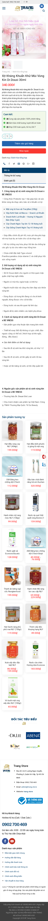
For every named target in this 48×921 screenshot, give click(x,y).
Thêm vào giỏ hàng (24, 143)
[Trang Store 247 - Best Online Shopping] (24, 8)
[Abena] (33, 735)
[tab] (24, 170)
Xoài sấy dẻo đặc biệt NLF (12, 663)
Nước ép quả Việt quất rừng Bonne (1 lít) (35, 516)
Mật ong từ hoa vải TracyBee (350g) (21, 209)
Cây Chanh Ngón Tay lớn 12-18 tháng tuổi (24, 224)
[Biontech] (33, 746)
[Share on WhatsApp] (4, 164)
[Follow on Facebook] (24, 2)
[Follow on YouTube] (26, 2)
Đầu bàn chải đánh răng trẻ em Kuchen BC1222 (35, 481)
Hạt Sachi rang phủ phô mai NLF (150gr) (12, 628)
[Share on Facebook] (9, 164)
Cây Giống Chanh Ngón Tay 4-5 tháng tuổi (24, 227)
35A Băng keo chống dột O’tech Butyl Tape (12, 481)
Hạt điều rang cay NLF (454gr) (12, 445)
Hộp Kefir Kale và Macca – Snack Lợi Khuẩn (25, 213)
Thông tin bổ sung (12, 175)
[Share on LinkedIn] (33, 164)
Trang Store (31, 918)
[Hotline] (44, 457)
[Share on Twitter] (14, 164)
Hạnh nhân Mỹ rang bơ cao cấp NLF (35, 590)
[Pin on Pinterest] (23, 164)
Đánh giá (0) (9, 180)
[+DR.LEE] (15, 735)
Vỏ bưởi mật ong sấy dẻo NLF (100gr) (12, 701)
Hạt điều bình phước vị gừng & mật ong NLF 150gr (36, 445)
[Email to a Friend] (19, 164)
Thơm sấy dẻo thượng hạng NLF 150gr (35, 628)
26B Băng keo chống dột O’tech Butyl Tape (36, 552)
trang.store (28, 791)
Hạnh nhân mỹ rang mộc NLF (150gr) (12, 516)
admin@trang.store (29, 787)
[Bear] (15, 746)
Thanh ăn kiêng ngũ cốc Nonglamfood (12, 590)
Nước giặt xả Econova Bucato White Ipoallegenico (12, 552)
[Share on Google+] (28, 164)
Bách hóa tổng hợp (20, 72)
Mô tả (6, 170)
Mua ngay (24, 151)
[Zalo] (44, 464)
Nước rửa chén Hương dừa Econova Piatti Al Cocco (36, 664)
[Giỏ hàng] (42, 6)
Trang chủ (6, 72)
